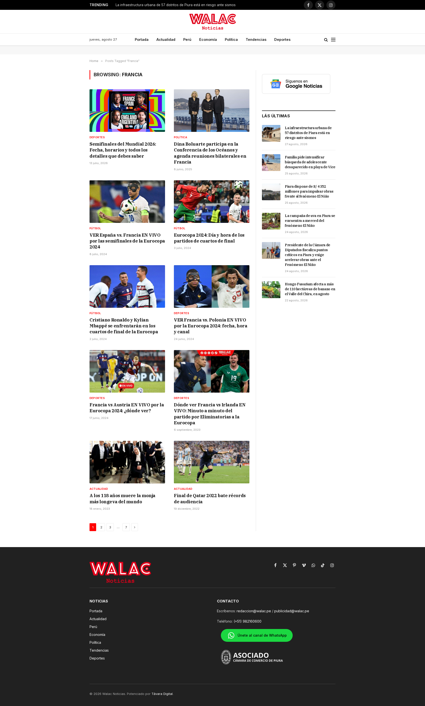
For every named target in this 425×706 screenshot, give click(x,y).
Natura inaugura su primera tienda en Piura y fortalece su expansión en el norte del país (177, 5)
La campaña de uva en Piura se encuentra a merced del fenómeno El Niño (310, 221)
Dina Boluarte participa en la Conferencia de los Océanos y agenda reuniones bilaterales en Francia (210, 153)
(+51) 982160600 (247, 621)
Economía (208, 39)
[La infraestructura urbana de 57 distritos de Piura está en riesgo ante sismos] (271, 133)
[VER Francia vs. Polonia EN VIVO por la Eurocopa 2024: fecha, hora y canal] (211, 286)
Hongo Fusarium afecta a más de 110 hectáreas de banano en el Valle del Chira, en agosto (310, 289)
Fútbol (95, 228)
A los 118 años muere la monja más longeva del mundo (122, 498)
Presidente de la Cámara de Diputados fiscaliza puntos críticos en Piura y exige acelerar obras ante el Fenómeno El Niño (307, 255)
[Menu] (333, 39)
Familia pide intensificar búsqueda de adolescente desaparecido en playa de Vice (310, 162)
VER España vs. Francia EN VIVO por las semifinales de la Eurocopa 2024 (127, 241)
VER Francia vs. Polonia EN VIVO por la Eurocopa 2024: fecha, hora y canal (210, 326)
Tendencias (256, 39)
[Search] (326, 39)
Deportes (282, 39)
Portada (142, 39)
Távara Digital (162, 694)
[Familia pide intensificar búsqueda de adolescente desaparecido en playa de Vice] (271, 162)
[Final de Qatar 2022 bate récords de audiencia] (211, 462)
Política (231, 39)
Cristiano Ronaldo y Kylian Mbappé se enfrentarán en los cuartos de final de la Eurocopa (124, 326)
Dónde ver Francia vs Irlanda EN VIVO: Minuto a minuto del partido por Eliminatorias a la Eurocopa (209, 414)
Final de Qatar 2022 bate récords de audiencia (210, 498)
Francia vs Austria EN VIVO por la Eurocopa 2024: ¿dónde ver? (127, 408)
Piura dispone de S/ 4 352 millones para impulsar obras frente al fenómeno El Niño (309, 191)
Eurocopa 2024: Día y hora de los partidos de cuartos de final (209, 238)
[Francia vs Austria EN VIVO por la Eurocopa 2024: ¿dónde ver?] (127, 371)
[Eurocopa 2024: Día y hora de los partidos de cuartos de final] (211, 201)
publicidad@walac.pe (291, 611)
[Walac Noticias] (212, 21)
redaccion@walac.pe (254, 611)
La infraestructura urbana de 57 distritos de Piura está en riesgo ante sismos (308, 133)
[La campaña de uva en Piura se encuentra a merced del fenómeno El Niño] (271, 221)
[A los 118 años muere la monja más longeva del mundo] (127, 462)
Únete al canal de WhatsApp (262, 635)
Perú (187, 39)
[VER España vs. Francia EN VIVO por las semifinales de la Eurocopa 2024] (127, 201)
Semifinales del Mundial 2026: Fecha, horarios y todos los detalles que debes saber (123, 150)
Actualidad (165, 39)
